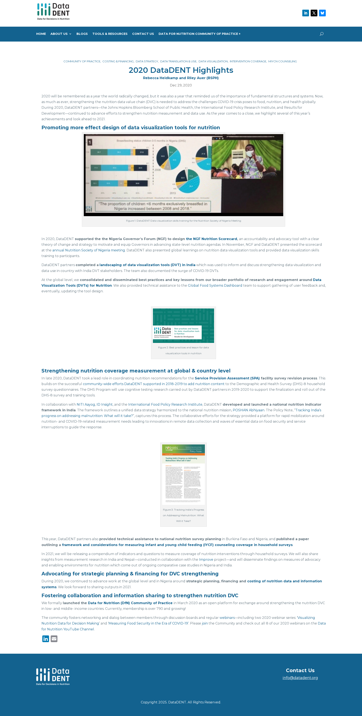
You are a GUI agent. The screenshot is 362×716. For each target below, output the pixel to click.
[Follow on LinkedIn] (305, 13)
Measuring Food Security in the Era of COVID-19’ (149, 623)
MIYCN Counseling (282, 61)
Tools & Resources (110, 34)
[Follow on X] (314, 13)
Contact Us (143, 34)
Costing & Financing (118, 61)
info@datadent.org (300, 677)
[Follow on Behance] (322, 13)
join (205, 623)
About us (59, 34)
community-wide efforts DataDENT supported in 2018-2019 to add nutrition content (154, 384)
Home (41, 34)
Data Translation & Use (178, 61)
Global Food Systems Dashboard (215, 285)
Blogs (82, 34)
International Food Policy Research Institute (165, 404)
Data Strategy (147, 61)
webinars (227, 618)
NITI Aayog (86, 404)
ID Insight (105, 404)
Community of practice (81, 61)
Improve (206, 560)
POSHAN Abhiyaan (248, 410)
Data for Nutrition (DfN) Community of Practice (130, 603)
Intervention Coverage (248, 61)
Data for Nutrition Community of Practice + (199, 34)
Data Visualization (213, 61)
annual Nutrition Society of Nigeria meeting (88, 250)
